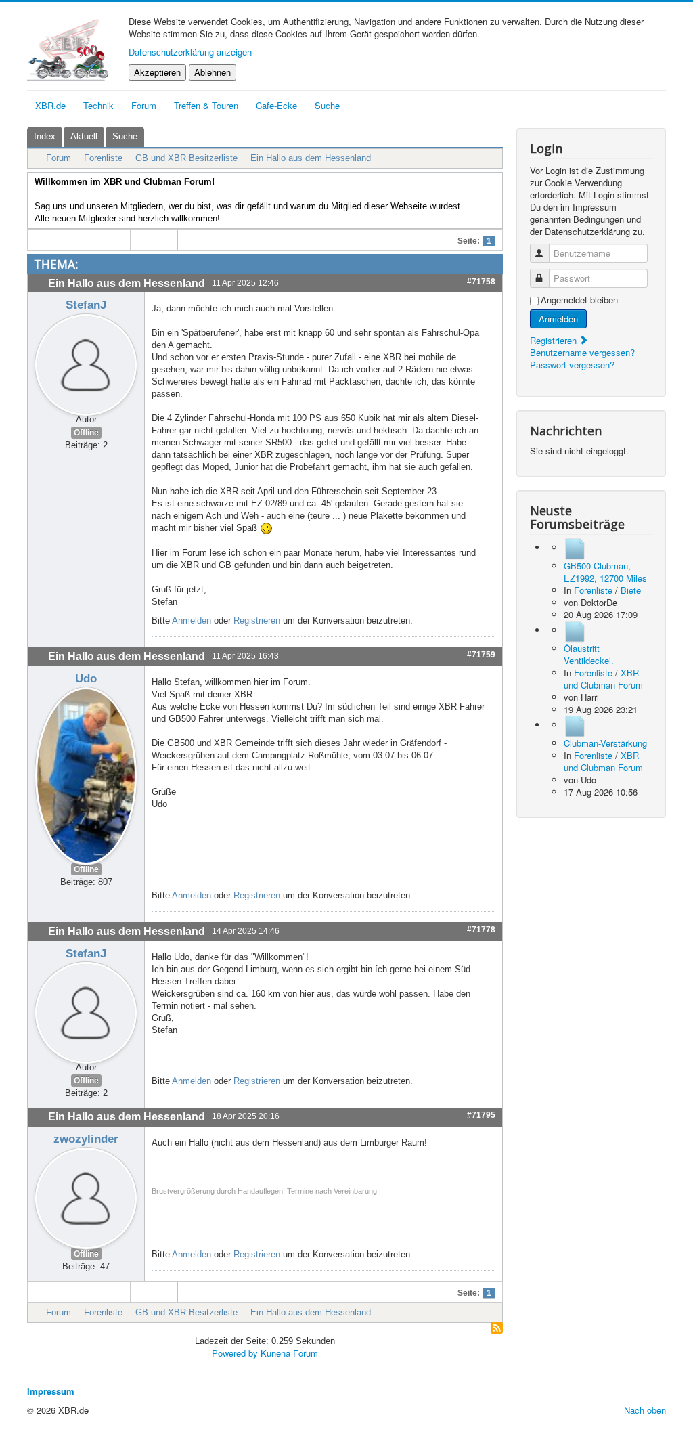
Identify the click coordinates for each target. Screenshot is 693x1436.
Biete (631, 590)
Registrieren (256, 620)
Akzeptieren (157, 72)
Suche (124, 136)
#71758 (481, 281)
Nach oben (645, 1410)
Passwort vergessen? (572, 364)
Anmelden (191, 620)
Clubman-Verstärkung (605, 743)
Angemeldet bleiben (579, 300)
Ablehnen (212, 72)
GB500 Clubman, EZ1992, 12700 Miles (605, 571)
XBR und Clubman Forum (603, 678)
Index (44, 136)
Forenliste (103, 158)
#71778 (481, 929)
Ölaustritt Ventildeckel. (589, 654)
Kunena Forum (289, 1353)
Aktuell (83, 136)
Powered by (235, 1353)
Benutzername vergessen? (582, 352)
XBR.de (50, 105)
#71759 (481, 654)
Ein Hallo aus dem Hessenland (310, 158)
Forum (143, 105)
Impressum (50, 1391)
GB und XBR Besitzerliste (186, 158)
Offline (86, 432)
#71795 (481, 1115)
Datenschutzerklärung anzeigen (190, 51)
